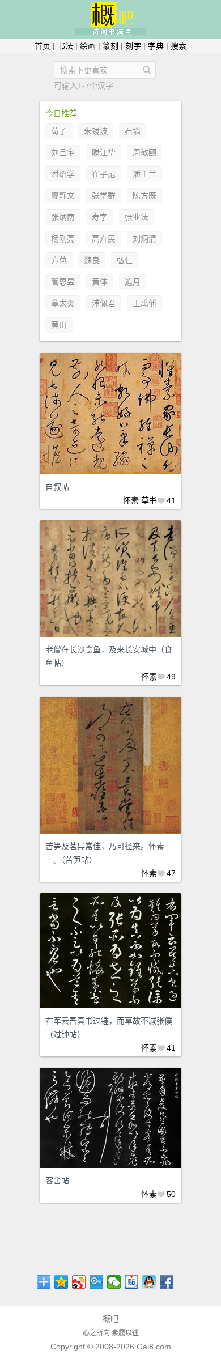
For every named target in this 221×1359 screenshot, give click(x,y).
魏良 (92, 260)
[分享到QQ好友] (149, 1282)
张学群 (104, 195)
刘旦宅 (63, 152)
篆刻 (110, 45)
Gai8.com (154, 1346)
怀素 (131, 500)
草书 (149, 500)
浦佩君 (104, 303)
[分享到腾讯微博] (97, 1282)
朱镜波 (96, 130)
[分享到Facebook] (167, 1282)
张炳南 (63, 217)
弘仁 (125, 260)
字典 (156, 45)
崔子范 (104, 174)
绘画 (88, 45)
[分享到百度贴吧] (132, 1282)
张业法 (136, 217)
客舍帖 (57, 1180)
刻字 (133, 45)
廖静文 (63, 195)
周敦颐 (144, 152)
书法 (65, 45)
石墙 (133, 130)
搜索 (178, 45)
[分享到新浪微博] (79, 1282)
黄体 (100, 281)
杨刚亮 (63, 238)
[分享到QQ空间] (61, 1282)
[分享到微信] (114, 1282)
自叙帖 (57, 486)
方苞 (59, 260)
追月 (133, 281)
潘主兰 (144, 174)
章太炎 (63, 303)
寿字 (100, 217)
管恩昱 (63, 281)
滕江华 (104, 152)
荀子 (59, 130)
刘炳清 (144, 238)
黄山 (59, 324)
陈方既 (144, 195)
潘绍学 (63, 174)
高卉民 (104, 238)
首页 (42, 45)
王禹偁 (144, 303)
